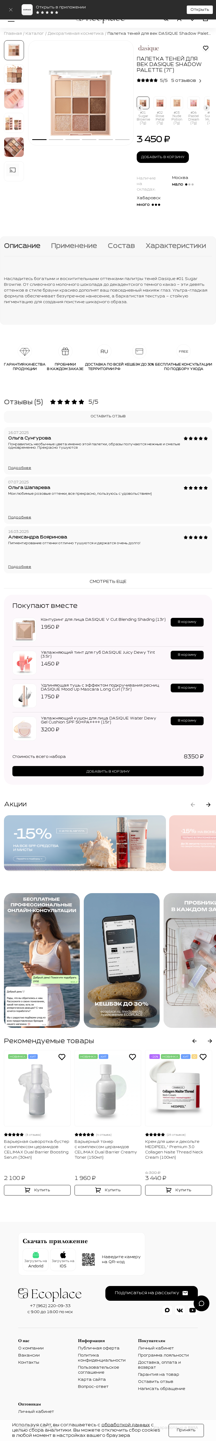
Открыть (199, 10)
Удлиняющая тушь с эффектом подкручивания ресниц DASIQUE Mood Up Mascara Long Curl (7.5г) (100, 687)
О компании (31, 1348)
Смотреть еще (108, 582)
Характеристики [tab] (176, 246)
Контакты (28, 1362)
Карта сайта (92, 1380)
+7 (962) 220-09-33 (50, 1306)
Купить (42, 1190)
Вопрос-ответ (93, 1387)
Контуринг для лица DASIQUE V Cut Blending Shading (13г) (103, 620)
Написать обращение (161, 1389)
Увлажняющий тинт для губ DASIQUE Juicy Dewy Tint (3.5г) (98, 654)
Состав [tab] (121, 246)
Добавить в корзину (163, 157)
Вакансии (29, 1355)
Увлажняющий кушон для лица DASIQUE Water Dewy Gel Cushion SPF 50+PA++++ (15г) (98, 720)
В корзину (187, 622)
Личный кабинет (156, 1348)
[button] (140, 109)
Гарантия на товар (158, 1375)
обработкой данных (125, 1425)
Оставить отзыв (108, 416)
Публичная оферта (99, 1348)
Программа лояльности (163, 1355)
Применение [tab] (74, 246)
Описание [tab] (22, 246)
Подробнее (19, 468)
